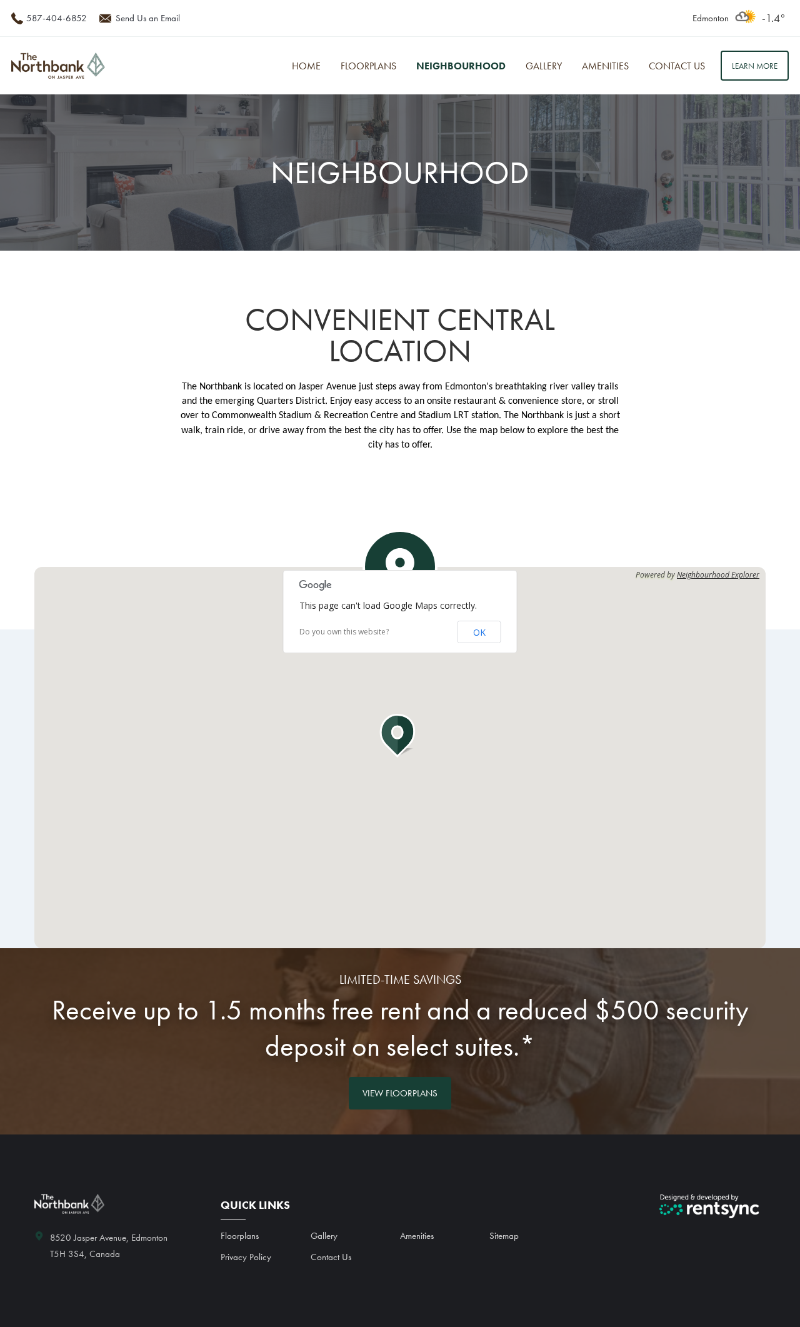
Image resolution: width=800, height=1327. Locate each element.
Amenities (605, 66)
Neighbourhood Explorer (718, 575)
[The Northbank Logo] (58, 66)
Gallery (544, 66)
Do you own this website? (344, 632)
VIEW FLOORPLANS (400, 1093)
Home (306, 66)
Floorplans (368, 66)
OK (479, 632)
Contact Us (677, 66)
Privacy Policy (246, 1257)
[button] (400, 736)
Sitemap (504, 1235)
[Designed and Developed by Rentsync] (709, 1206)
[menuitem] (306, 66)
